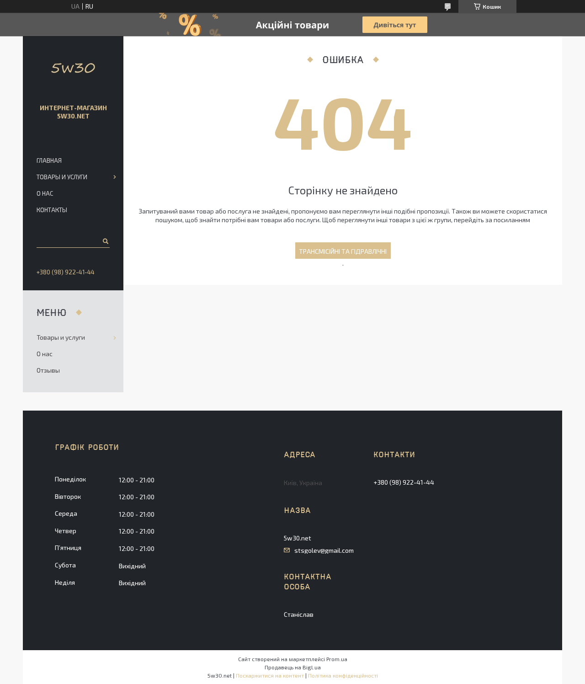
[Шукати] (105, 241)
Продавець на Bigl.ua (293, 667)
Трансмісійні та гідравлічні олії (343, 253)
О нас (45, 193)
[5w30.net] (73, 68)
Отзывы (48, 370)
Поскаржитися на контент (270, 675)
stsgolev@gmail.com (324, 550)
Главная (49, 160)
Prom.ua (336, 659)
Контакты (52, 210)
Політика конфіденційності (343, 675)
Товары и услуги (62, 177)
